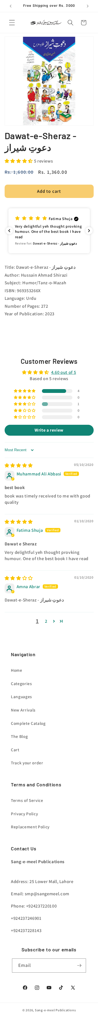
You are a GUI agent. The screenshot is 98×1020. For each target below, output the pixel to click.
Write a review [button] (49, 430)
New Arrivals (23, 710)
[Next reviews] (89, 230)
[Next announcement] (88, 6)
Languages (21, 696)
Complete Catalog (28, 723)
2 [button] (46, 621)
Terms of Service (27, 800)
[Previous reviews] (9, 230)
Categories (21, 683)
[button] (12, 22)
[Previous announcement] (11, 6)
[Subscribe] (79, 965)
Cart (15, 749)
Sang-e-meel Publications (55, 1010)
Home (16, 670)
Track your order (27, 762)
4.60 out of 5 (63, 372)
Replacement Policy (30, 826)
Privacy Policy (24, 813)
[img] (19, 465)
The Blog (19, 736)
